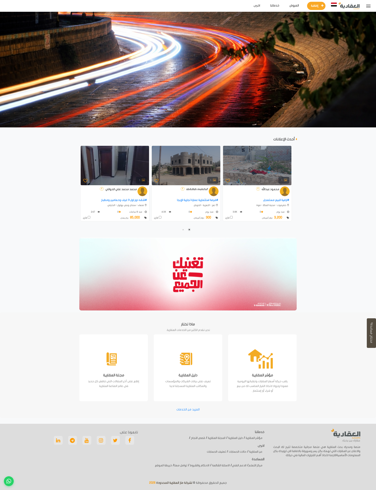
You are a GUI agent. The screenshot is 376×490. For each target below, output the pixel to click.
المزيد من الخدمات (188, 409)
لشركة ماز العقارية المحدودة (173, 482)
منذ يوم (209, 212)
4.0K (164, 212)
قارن (85, 218)
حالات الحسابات (237, 451)
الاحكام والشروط (199, 465)
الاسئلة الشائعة (221, 465)
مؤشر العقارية (253, 437)
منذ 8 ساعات (136, 212)
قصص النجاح (197, 437)
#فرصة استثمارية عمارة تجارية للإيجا (197, 200)
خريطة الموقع (163, 465)
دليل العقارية (235, 437)
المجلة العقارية (216, 437)
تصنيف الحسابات (216, 451)
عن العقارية (255, 451)
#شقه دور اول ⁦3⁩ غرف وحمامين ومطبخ (124, 200)
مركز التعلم (255, 465)
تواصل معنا (180, 465)
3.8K (235, 212)
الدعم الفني (239, 465)
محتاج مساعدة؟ (371, 333)
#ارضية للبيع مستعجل (276, 200)
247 (93, 212)
